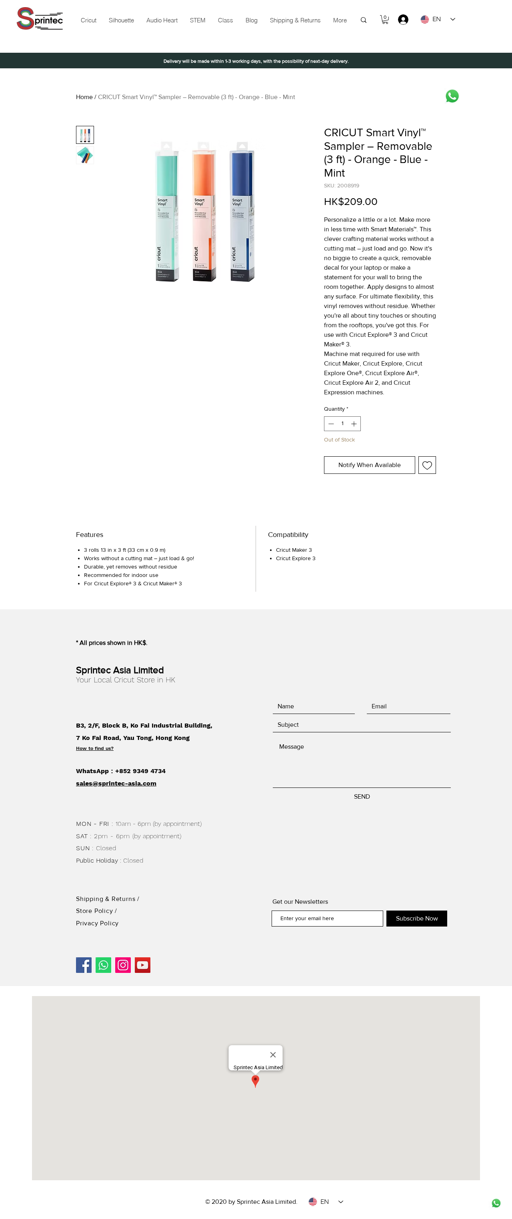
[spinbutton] (342, 424)
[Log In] (399, 19)
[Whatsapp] (452, 96)
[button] (198, 20)
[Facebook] (84, 965)
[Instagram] (123, 965)
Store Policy (95, 910)
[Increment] (355, 424)
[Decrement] (330, 424)
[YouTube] (142, 965)
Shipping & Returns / (108, 898)
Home (84, 96)
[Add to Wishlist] (427, 465)
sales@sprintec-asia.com (116, 783)
